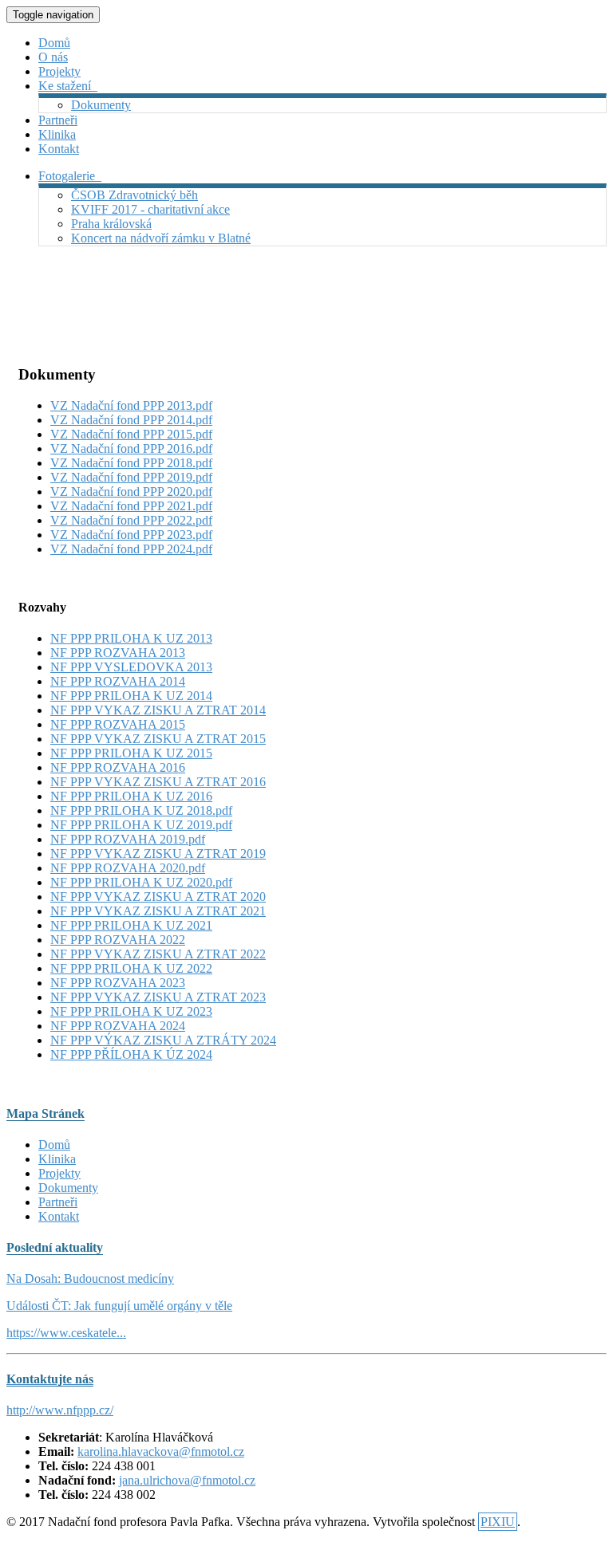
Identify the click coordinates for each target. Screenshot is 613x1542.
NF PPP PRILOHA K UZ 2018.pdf (141, 810)
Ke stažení (67, 85)
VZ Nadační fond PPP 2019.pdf (131, 477)
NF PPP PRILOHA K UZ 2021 (131, 925)
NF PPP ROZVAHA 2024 (117, 1026)
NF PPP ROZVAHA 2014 (117, 681)
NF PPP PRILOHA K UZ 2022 (131, 968)
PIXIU (498, 1521)
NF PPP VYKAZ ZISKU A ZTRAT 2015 (158, 738)
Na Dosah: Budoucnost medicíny (90, 1278)
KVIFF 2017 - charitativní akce (150, 209)
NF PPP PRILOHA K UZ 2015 (131, 753)
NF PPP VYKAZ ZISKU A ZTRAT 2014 (158, 710)
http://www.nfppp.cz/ (59, 1410)
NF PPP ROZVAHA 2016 (117, 767)
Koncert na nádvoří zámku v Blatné (161, 238)
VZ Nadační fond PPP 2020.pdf (131, 491)
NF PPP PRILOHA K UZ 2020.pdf (141, 882)
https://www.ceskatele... (66, 1332)
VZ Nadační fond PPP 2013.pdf (131, 405)
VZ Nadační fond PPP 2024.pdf (131, 549)
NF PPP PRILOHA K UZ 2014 (131, 695)
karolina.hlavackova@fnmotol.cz (160, 1451)
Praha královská (111, 223)
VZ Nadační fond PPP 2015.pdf (131, 434)
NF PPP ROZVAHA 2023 (117, 982)
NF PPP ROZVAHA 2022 (117, 939)
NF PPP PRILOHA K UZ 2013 (131, 638)
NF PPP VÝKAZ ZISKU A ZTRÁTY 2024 (163, 1040)
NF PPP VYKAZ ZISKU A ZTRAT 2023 (158, 997)
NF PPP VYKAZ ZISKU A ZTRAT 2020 (158, 896)
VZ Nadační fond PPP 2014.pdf (131, 420)
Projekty (59, 71)
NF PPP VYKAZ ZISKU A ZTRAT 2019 (158, 853)
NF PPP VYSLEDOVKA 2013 (131, 667)
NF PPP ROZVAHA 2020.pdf (127, 868)
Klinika (57, 134)
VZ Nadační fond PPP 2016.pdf (131, 448)
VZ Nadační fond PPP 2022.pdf (131, 520)
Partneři (57, 120)
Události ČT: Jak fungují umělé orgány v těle (119, 1305)
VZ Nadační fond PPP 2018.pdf (131, 463)
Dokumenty (101, 105)
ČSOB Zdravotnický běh (134, 195)
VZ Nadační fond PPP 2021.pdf (131, 506)
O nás (53, 57)
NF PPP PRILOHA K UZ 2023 (131, 1011)
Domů (54, 42)
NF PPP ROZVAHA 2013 (117, 652)
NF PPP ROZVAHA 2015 (117, 724)
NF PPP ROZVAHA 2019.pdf (127, 839)
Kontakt (58, 148)
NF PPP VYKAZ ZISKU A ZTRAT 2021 (158, 911)
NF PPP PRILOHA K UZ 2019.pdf (141, 825)
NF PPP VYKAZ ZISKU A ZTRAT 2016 (158, 782)
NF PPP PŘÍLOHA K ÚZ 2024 (131, 1054)
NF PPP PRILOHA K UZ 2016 (131, 796)
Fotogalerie (69, 176)
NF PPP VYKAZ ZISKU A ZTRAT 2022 (158, 954)
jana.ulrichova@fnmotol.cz (187, 1480)
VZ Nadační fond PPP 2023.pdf (131, 534)
